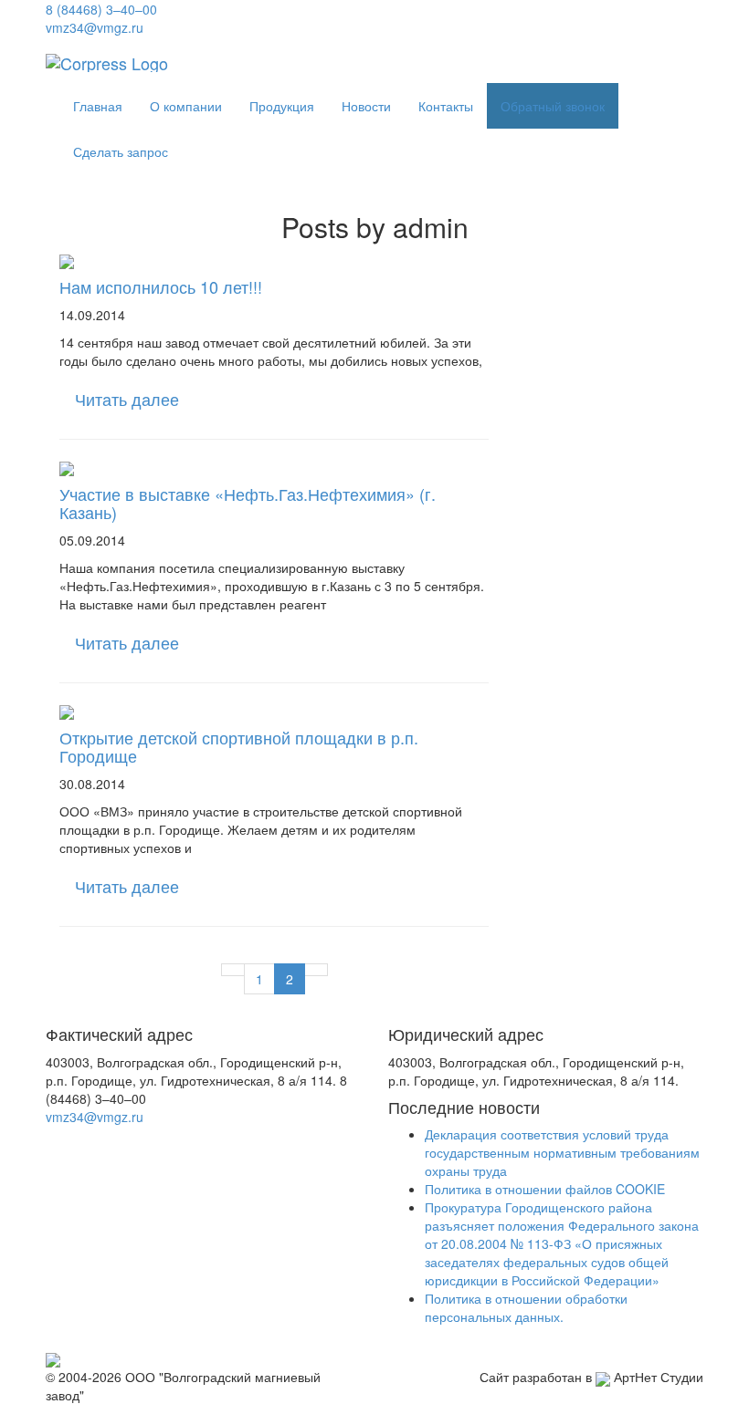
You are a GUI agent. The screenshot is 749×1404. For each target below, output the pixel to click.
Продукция (281, 106)
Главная (97, 106)
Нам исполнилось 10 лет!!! (160, 286)
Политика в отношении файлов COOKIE (545, 1189)
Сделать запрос (120, 151)
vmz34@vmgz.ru (94, 27)
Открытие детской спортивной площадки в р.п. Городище (238, 746)
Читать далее (127, 399)
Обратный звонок (553, 106)
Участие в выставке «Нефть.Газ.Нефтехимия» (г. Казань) (247, 503)
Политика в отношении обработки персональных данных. (526, 1307)
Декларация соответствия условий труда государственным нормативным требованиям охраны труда (562, 1152)
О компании (186, 106)
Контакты (445, 106)
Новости (366, 106)
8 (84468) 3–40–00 (101, 9)
